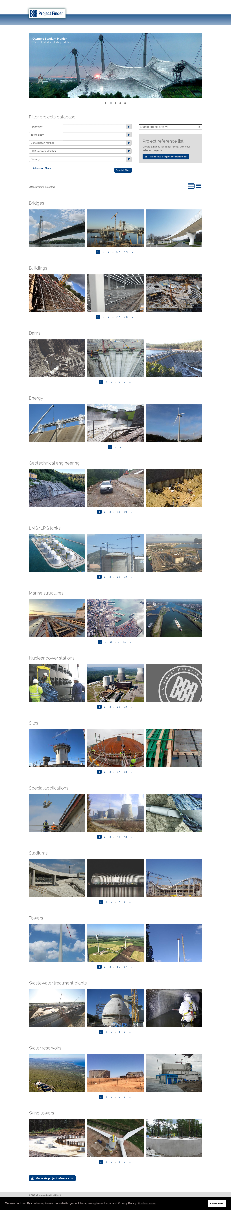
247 (118, 316)
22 (125, 576)
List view (198, 186)
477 (118, 251)
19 (125, 511)
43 (125, 836)
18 (118, 511)
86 (118, 966)
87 (125, 966)
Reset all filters (123, 170)
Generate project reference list (168, 156)
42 (118, 836)
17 (118, 771)
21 (118, 576)
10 (124, 641)
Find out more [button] (147, 1203)
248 (126, 316)
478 (126, 251)
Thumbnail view (191, 186)
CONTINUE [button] (216, 1203)
